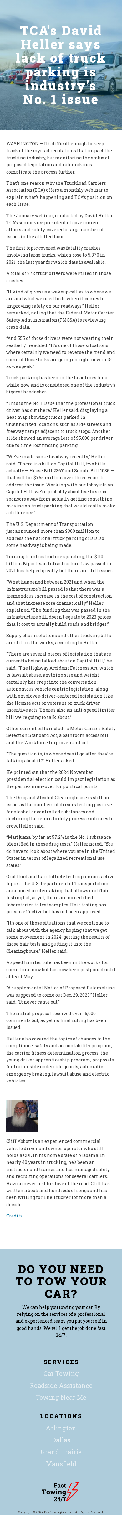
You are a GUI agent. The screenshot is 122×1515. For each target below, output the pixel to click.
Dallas (61, 1439)
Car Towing (61, 1373)
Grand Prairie (61, 1451)
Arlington (61, 1427)
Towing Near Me (61, 1397)
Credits (14, 1216)
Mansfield (61, 1463)
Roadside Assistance (61, 1385)
